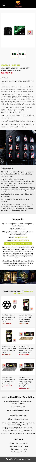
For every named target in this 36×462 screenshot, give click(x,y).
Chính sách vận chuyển (19, 443)
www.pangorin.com (21, 237)
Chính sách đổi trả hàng (19, 446)
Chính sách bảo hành (19, 449)
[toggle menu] (4, 5)
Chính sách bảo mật (18, 452)
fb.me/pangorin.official (21, 240)
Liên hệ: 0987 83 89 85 (19, 459)
